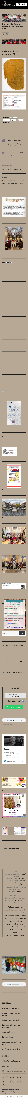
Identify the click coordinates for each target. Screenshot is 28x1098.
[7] (7, 1077)
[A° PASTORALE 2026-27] (17, 1081)
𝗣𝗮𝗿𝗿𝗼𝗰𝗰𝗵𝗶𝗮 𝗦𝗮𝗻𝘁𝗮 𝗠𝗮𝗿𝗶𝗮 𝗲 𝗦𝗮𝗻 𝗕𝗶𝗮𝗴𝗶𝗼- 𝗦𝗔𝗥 (13, 26)
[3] (20, 1081)
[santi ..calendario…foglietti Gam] (7, 1081)
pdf (24, 874)
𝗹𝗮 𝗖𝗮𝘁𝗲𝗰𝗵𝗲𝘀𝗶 (7, 1037)
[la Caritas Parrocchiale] (13, 1077)
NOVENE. (15, 688)
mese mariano (9, 437)
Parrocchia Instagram (14, 661)
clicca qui (15, 900)
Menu (5, 34)
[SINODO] (13, 1081)
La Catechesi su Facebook (12, 672)
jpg (20, 872)
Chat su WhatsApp (15, 707)
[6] (3, 1081)
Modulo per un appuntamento (13, 1071)
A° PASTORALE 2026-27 (11, 1061)
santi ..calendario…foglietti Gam (12, 1043)
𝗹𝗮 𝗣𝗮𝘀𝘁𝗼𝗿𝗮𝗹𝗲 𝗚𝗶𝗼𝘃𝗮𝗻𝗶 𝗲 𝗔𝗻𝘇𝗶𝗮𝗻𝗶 (12, 1026)
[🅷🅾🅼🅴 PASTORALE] (3, 1077)
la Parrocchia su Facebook (12, 645)
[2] (10, 1077)
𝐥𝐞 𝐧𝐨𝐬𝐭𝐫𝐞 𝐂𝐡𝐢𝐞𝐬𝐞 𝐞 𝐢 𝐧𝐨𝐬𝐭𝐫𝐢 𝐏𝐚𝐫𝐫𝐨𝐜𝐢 (11, 1014)
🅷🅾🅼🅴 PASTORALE (10, 1003)
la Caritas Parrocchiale (11, 1020)
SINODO (5, 1056)
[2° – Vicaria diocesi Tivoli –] (10, 1081)
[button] (2, 489)
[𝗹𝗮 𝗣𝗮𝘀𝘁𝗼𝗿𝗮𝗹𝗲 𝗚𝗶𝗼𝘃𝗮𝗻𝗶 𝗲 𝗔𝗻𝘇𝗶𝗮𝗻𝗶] (17, 1077)
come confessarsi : (8, 1032)
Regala (21, 4)
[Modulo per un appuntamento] (3, 1084)
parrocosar (8, 153)
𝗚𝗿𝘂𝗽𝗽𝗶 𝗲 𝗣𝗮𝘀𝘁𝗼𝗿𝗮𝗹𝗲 (10, 1008)
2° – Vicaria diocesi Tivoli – (11, 1050)
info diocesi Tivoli (14, 701)
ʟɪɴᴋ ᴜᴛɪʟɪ (5, 1066)
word (21, 874)
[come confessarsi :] (20, 1077)
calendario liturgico (7, 155)
